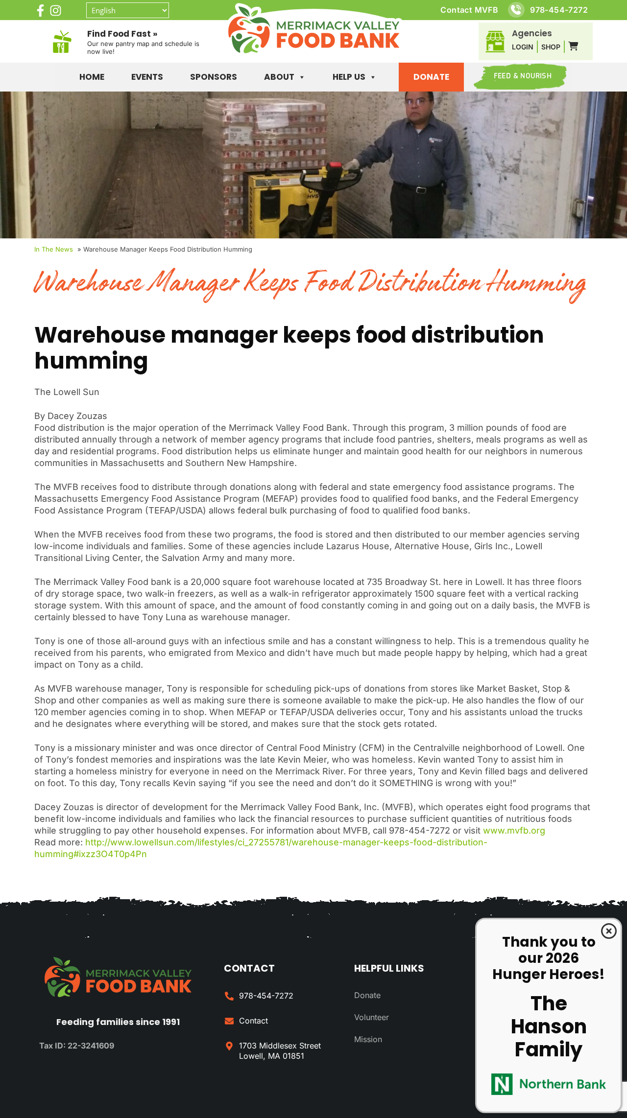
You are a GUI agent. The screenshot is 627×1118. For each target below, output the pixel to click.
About (279, 77)
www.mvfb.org (514, 830)
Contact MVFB (469, 10)
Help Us (349, 77)
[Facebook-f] (40, 10)
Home (91, 77)
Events (147, 77)
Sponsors (213, 77)
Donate (431, 77)
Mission (368, 1039)
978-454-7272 (559, 10)
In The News (53, 249)
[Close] (609, 931)
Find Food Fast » (122, 34)
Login (522, 47)
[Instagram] (55, 10)
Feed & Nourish (523, 76)
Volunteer (371, 1017)
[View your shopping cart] (573, 46)
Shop (550, 47)
